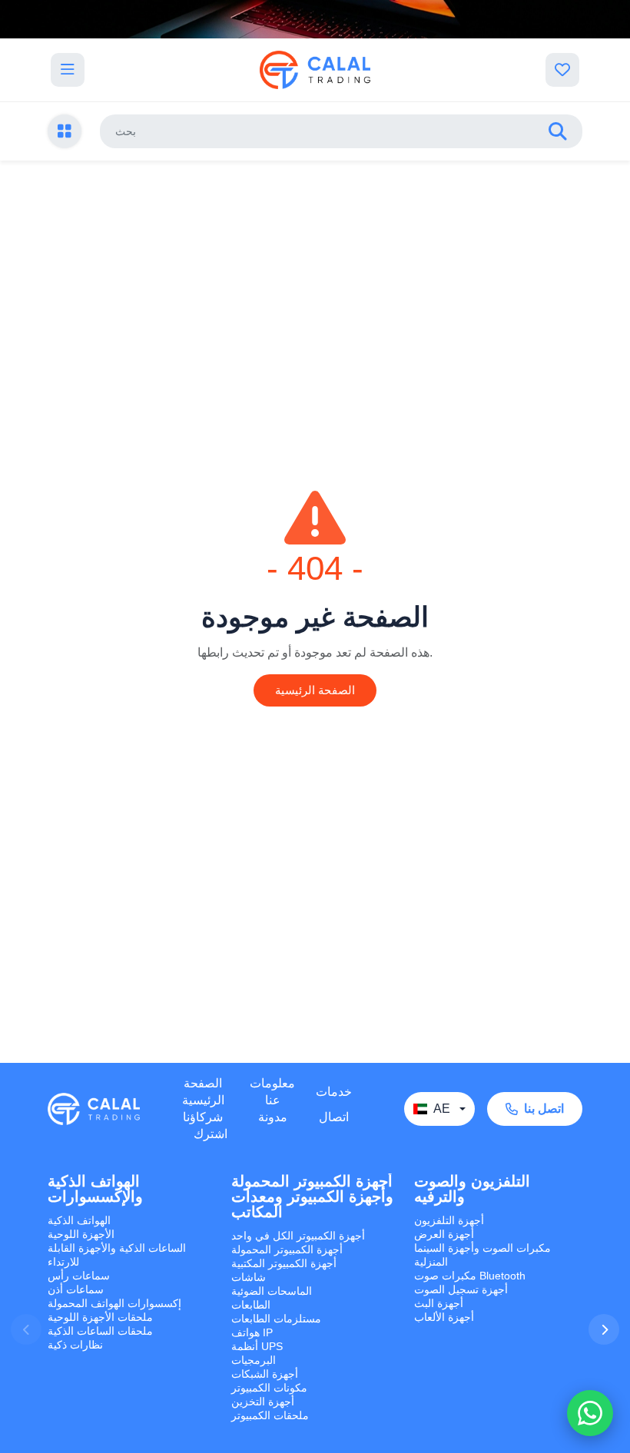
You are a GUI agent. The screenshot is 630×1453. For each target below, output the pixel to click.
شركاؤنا (203, 1117)
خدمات (334, 1091)
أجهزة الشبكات (264, 1374)
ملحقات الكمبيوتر (270, 1415)
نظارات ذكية (75, 1345)
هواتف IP (252, 1332)
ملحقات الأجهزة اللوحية (100, 1317)
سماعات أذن (76, 1289)
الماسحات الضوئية (271, 1291)
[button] (604, 1329)
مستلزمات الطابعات (276, 1318)
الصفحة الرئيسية (315, 690)
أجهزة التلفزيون (449, 1220)
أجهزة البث (438, 1303)
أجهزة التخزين (262, 1401)
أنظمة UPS (257, 1346)
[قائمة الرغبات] (562, 70)
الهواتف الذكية (79, 1220)
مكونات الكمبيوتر (269, 1388)
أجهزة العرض (444, 1234)
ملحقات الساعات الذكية (100, 1331)
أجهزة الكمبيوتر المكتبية (284, 1263)
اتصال (334, 1117)
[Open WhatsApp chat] (590, 1413)
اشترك (210, 1133)
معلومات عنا (272, 1092)
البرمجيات (253, 1360)
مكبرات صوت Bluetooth (470, 1275)
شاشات (248, 1277)
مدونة (272, 1117)
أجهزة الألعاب (444, 1317)
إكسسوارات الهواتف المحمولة (114, 1303)
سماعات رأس (79, 1275)
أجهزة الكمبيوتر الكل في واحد (298, 1236)
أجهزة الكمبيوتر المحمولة (287, 1249)
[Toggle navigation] (68, 70)
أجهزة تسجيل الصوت (461, 1289)
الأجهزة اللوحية (81, 1234)
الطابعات (250, 1305)
